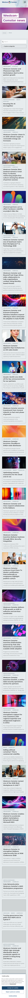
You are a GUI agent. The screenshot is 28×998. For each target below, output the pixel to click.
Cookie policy (13, 984)
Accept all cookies (12, 988)
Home (4, 33)
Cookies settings (13, 995)
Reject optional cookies (13, 992)
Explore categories (9, 46)
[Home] (9, 2)
